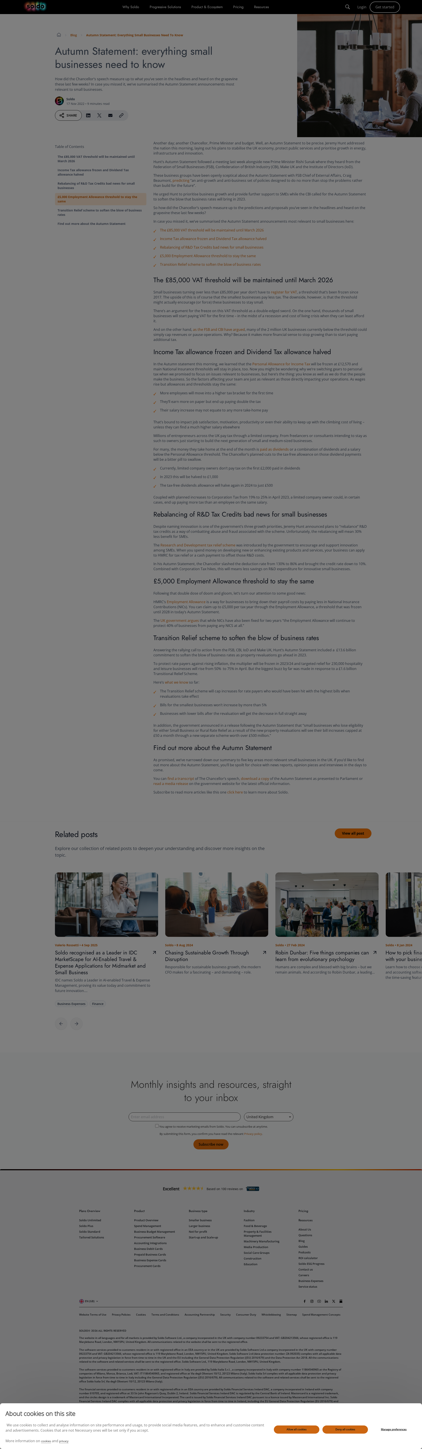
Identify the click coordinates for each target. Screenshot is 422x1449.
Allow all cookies (297, 1429)
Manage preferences (394, 1429)
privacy (64, 1441)
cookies (46, 1441)
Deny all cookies (345, 1429)
